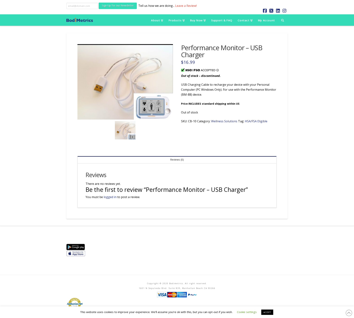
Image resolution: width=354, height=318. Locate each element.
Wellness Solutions (224, 121)
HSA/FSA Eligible (256, 121)
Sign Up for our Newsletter (118, 5)
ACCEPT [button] (267, 312)
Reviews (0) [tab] (177, 159)
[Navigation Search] (282, 20)
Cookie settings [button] (247, 312)
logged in (110, 197)
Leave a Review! (186, 6)
